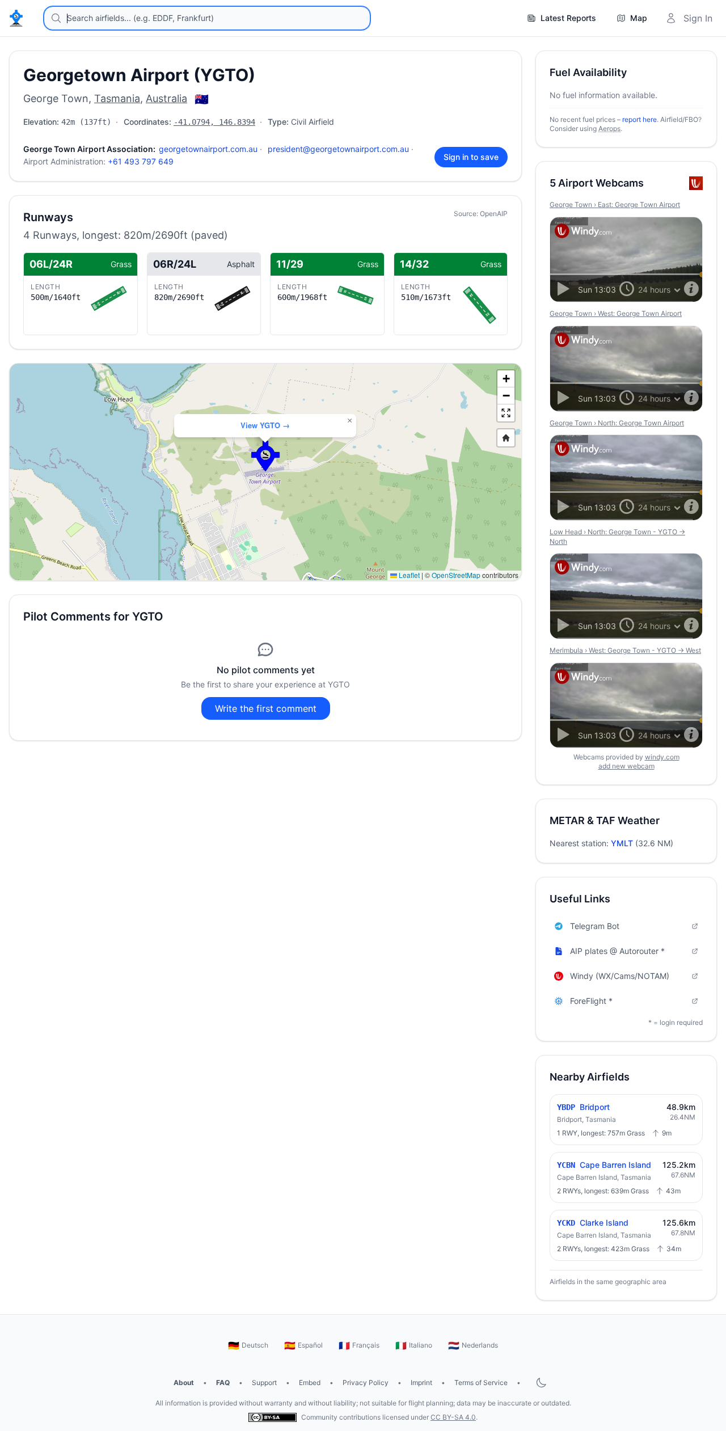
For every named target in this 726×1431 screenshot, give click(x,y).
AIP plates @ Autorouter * (617, 951)
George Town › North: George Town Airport (617, 423)
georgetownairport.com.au (208, 149)
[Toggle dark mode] (541, 1382)
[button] (265, 456)
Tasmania (117, 98)
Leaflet (408, 575)
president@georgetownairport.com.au (338, 149)
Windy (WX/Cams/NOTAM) (619, 976)
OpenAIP (494, 213)
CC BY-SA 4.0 (453, 1417)
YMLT (622, 843)
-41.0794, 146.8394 (214, 121)
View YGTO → (265, 425)
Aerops (609, 128)
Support (264, 1382)
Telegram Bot (594, 926)
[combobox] (207, 18)
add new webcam (626, 766)
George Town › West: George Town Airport (616, 313)
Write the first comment (265, 708)
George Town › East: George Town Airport (615, 204)
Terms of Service (481, 1382)
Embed (309, 1382)
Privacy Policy (366, 1382)
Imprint (421, 1382)
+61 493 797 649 (141, 161)
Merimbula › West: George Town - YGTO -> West (625, 650)
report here (639, 119)
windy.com (662, 757)
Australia (166, 98)
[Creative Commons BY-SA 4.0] (272, 1417)
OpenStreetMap (456, 575)
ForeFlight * (591, 1001)
